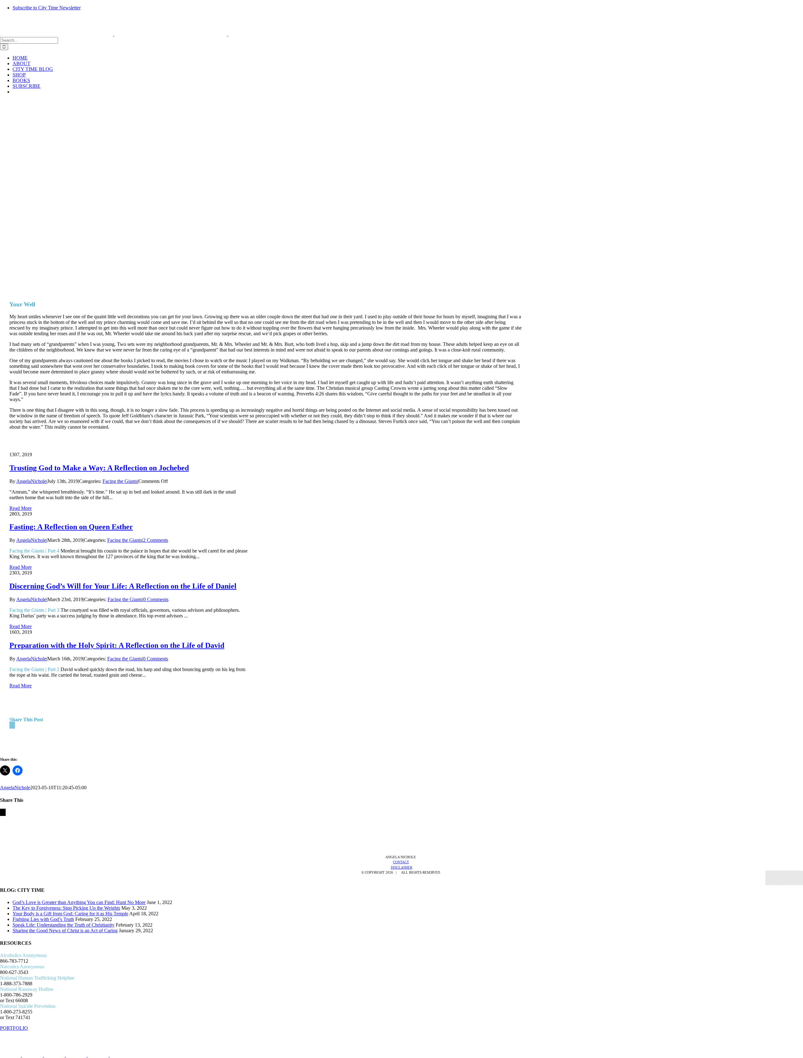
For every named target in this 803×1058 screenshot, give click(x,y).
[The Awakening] (55, 1055)
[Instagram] (779, 877)
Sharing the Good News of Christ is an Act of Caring (65, 930)
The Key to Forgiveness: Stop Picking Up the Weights (66, 908)
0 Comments (155, 599)
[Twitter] (12, 725)
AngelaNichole (31, 481)
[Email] (14, 725)
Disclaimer (401, 867)
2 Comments (155, 540)
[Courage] (33, 1055)
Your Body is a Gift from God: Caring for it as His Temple (70, 913)
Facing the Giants (120, 481)
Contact (401, 862)
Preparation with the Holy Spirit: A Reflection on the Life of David (116, 645)
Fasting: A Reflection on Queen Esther (71, 527)
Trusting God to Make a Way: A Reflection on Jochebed (99, 468)
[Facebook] (10, 725)
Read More (20, 508)
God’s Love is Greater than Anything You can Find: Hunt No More (79, 902)
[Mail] (798, 877)
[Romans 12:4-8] (99, 1055)
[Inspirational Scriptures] (120, 1055)
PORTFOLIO (14, 1028)
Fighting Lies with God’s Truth (43, 919)
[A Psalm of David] (77, 1055)
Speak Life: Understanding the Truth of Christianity (63, 925)
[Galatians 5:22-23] (11, 1055)
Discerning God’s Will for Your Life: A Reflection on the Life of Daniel (123, 586)
